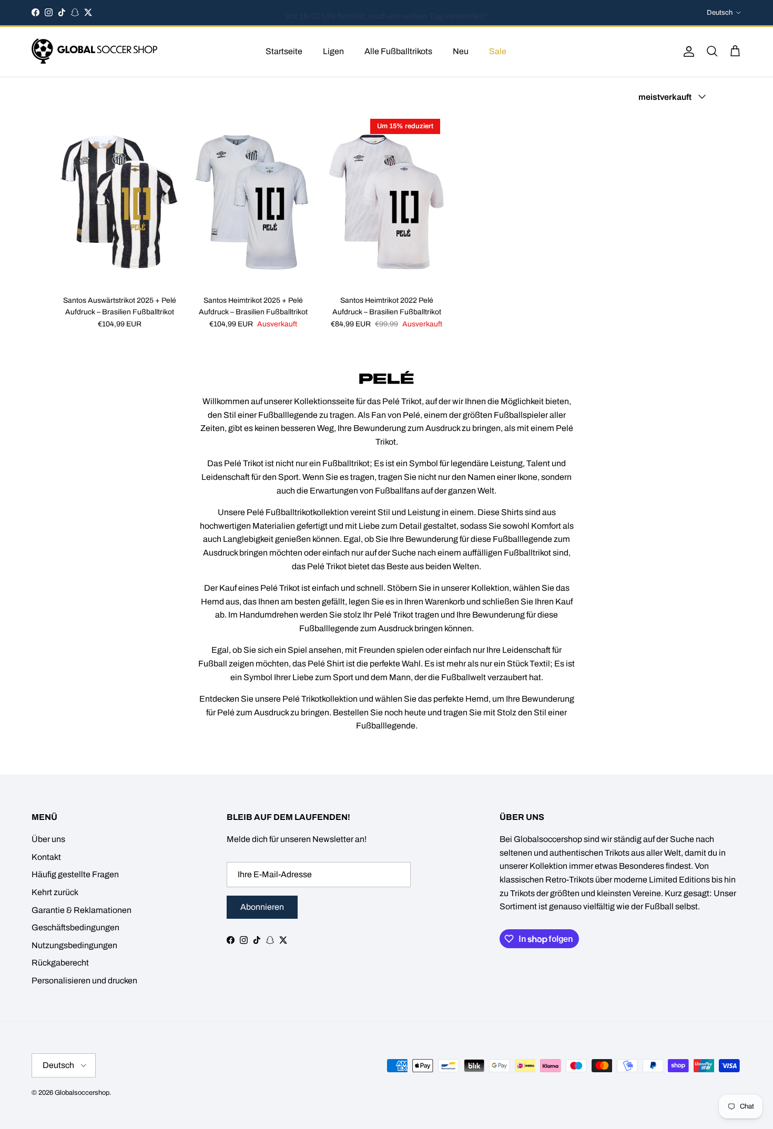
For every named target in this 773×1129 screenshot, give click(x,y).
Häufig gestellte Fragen (75, 874)
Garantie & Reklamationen (81, 910)
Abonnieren (262, 906)
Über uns (48, 839)
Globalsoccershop (82, 1092)
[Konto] (686, 51)
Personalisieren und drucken (84, 980)
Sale (497, 51)
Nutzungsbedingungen (74, 945)
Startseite (284, 51)
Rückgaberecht (60, 962)
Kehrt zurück (55, 892)
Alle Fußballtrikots (398, 51)
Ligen (333, 51)
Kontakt (46, 857)
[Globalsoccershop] (95, 51)
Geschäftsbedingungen (75, 927)
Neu (461, 51)
